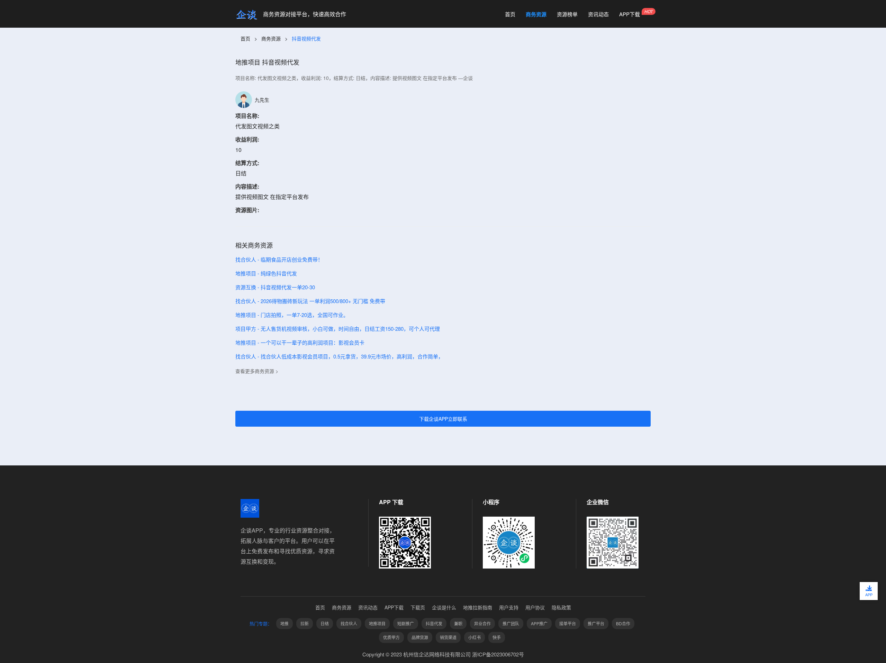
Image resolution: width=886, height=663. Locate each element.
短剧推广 (405, 623)
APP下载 (629, 14)
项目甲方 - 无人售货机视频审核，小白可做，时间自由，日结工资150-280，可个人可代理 (337, 328)
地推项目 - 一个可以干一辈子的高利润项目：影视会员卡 (299, 342)
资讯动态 (598, 14)
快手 (496, 637)
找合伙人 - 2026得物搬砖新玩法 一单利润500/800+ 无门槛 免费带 (310, 301)
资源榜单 (567, 14)
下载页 (417, 607)
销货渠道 (448, 637)
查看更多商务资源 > (256, 370)
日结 (324, 623)
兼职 (458, 623)
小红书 (474, 637)
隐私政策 (561, 607)
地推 (284, 623)
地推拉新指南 (477, 607)
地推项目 (377, 623)
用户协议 (535, 607)
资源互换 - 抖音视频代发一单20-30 (275, 287)
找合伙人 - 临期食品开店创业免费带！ (279, 259)
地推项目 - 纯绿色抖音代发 (266, 273)
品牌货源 (420, 637)
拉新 (304, 623)
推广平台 (596, 623)
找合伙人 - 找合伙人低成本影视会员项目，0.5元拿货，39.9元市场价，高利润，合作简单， (339, 356)
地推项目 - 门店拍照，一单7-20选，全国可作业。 (292, 314)
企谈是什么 (444, 607)
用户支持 (508, 607)
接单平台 (567, 623)
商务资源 (536, 14)
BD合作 (623, 623)
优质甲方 (391, 637)
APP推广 (539, 623)
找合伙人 (349, 623)
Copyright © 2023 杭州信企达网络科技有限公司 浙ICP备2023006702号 (443, 654)
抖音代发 (434, 623)
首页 (510, 14)
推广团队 (511, 623)
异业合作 (482, 623)
